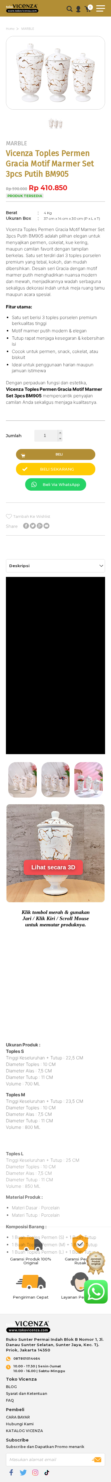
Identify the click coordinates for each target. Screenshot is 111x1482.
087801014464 (26, 1358)
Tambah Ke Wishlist (31, 516)
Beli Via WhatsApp (61, 484)
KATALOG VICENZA (24, 1431)
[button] (60, 433)
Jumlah (14, 436)
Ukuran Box (18, 218)
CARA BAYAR (18, 1417)
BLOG (11, 1387)
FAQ (10, 1400)
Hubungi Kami (20, 1424)
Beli (59, 454)
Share (12, 526)
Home (10, 29)
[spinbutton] (48, 436)
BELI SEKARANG (57, 469)
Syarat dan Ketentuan (26, 1393)
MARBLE (27, 29)
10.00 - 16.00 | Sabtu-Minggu (39, 1369)
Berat (11, 213)
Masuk (78, 9)
